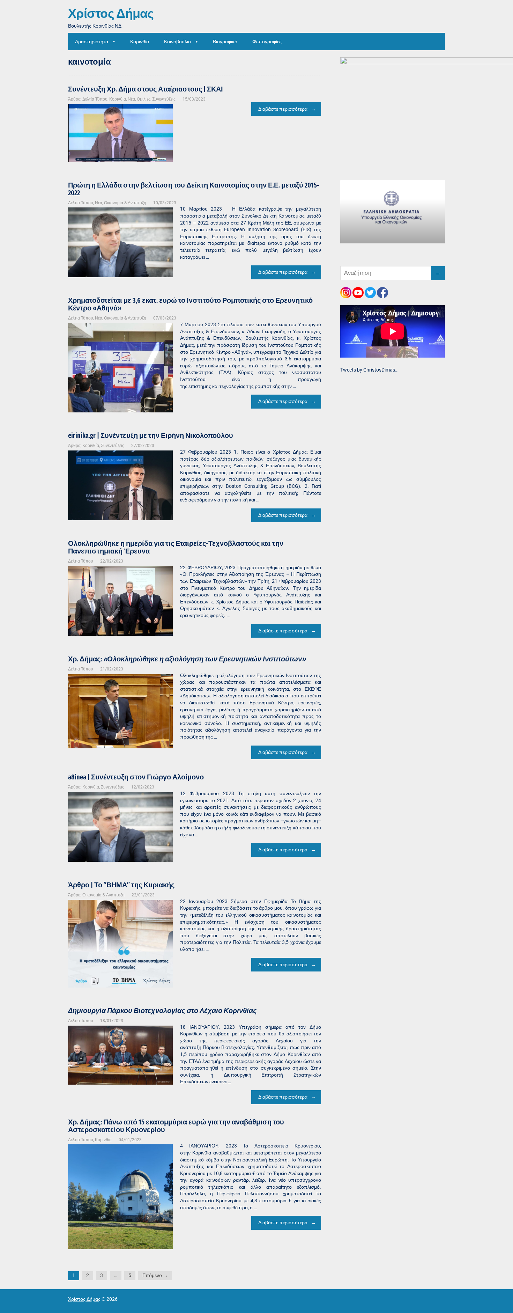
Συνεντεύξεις (164, 99)
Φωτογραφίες (267, 41)
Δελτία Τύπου (94, 99)
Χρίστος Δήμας (111, 14)
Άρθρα (74, 99)
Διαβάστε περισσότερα (282, 109)
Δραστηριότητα (91, 41)
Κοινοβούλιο (177, 41)
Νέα (131, 99)
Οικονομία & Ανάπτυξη (125, 202)
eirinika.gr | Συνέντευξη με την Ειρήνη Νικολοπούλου (150, 435)
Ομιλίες (143, 99)
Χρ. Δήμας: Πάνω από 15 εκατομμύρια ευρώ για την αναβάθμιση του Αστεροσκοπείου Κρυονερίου (176, 1126)
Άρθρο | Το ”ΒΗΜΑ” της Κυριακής (121, 885)
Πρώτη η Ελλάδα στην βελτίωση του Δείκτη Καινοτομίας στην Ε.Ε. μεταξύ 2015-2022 (193, 189)
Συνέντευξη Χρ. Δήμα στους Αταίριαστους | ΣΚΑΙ (145, 89)
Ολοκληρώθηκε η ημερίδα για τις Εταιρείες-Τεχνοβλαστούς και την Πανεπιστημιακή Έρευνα (175, 547)
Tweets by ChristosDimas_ (368, 370)
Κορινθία (139, 41)
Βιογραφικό (225, 41)
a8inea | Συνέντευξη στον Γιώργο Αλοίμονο (136, 777)
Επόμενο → (155, 1275)
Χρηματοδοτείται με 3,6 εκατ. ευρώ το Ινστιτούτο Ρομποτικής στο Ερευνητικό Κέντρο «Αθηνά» (190, 304)
